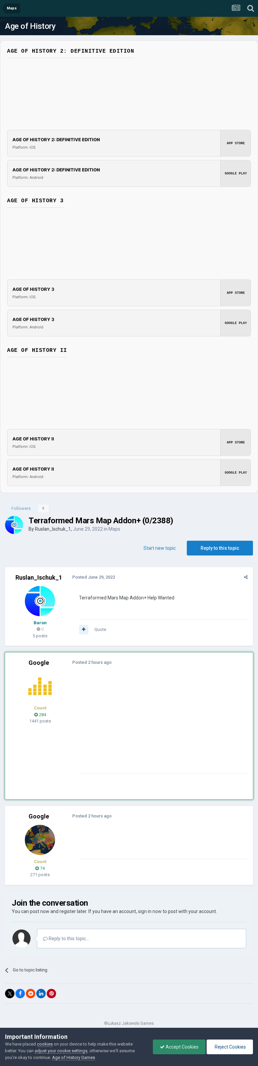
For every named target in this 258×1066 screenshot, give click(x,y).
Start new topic (159, 548)
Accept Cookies (182, 1047)
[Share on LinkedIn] (41, 993)
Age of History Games (73, 1057)
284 (42, 714)
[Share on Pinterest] (51, 993)
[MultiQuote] (83, 629)
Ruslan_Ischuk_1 (53, 529)
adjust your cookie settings (61, 1050)
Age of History (30, 26)
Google (39, 662)
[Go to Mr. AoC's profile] (40, 686)
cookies (45, 1044)
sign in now (150, 911)
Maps (114, 529)
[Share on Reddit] (30, 993)
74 (42, 868)
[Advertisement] (157, 726)
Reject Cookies (230, 1047)
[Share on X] (9, 993)
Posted (93, 577)
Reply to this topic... (68, 938)
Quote (100, 629)
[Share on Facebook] (20, 993)
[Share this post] (246, 577)
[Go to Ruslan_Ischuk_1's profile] (14, 525)
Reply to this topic (220, 548)
